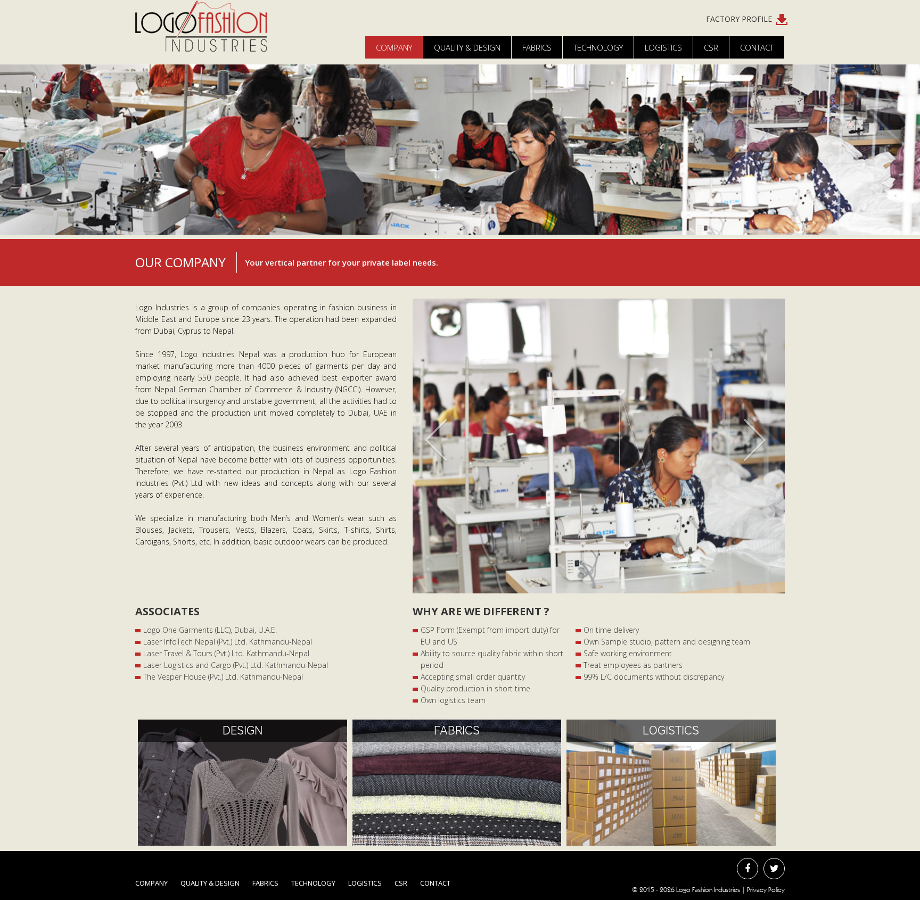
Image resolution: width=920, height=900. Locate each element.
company (151, 883)
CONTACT (757, 47)
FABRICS (537, 47)
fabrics (265, 883)
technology (313, 883)
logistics (365, 883)
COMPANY (394, 47)
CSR (711, 47)
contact (435, 883)
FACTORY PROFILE (741, 19)
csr (401, 883)
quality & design (467, 47)
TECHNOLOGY (598, 47)
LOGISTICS (663, 47)
